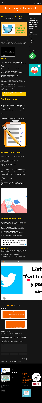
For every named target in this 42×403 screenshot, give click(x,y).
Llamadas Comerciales (33, 38)
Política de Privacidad (28, 401)
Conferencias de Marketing (25, 382)
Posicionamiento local (33, 20)
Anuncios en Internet (33, 34)
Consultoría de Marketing (25, 379)
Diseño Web (31, 36)
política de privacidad (13, 361)
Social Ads (31, 28)
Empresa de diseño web (33, 22)
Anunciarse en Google (33, 26)
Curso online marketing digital (25, 388)
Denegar (27, 399)
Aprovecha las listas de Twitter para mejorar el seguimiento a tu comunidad (14, 242)
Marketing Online (32, 42)
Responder (12, 324)
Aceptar (17, 399)
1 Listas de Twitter (5, 50)
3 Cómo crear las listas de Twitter (8, 52)
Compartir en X (21, 244)
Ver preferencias (37, 399)
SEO (29, 46)
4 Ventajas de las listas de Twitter (8, 53)
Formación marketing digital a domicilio (26, 385)
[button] (40, 390)
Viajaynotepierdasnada (12, 311)
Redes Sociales (11, 18)
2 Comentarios (22, 18)
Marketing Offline (32, 40)
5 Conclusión (4, 55)
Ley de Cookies (23, 401)
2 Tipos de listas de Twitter (7, 51)
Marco (17, 18)
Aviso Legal (32, 401)
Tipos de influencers (33, 24)
